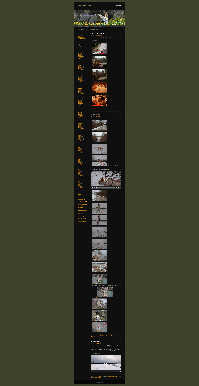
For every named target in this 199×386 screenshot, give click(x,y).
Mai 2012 (79, 172)
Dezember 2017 (80, 100)
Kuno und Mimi (95, 109)
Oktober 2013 (80, 153)
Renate (99, 109)
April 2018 (79, 95)
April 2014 (79, 147)
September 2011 (80, 180)
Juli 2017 (79, 105)
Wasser (84, 218)
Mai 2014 (79, 146)
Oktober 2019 (80, 79)
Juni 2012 (79, 171)
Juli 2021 (79, 58)
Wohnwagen (84, 221)
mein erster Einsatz (81, 34)
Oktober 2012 (80, 166)
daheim (79, 201)
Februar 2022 (80, 51)
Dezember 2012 (80, 164)
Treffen (79, 216)
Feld (113, 334)
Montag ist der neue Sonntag (82, 40)
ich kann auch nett (80, 30)
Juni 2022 (79, 46)
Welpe (79, 220)
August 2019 (79, 81)
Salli (82, 210)
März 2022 (79, 49)
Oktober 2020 (80, 68)
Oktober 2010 (80, 192)
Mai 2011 (79, 184)
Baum (82, 199)
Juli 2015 (79, 130)
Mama (80, 208)
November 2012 (80, 165)
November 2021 (80, 54)
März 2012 (79, 174)
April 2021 (79, 62)
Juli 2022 (79, 45)
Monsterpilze (80, 35)
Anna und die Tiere (81, 37)
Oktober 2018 (80, 92)
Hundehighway (81, 204)
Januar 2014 (79, 150)
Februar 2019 (80, 88)
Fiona (78, 203)
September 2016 (80, 115)
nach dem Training (81, 33)
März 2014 (79, 148)
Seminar (79, 213)
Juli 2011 (79, 182)
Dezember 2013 (80, 151)
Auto (80, 199)
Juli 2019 (79, 82)
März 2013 (79, 161)
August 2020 (79, 70)
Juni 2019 (79, 83)
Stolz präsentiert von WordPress (99, 382)
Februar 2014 (80, 149)
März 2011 (79, 186)
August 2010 (79, 194)
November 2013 (80, 152)
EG (82, 201)
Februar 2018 (80, 98)
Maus (82, 208)
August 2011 (79, 181)
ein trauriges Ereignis (98, 33)
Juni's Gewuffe (99, 108)
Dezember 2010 (80, 189)
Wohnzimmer (80, 222)
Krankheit (81, 207)
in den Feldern (95, 115)
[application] (106, 179)
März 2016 (79, 122)
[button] (106, 180)
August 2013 (79, 155)
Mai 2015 (79, 133)
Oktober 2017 (80, 102)
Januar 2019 (79, 89)
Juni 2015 (79, 131)
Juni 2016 (79, 118)
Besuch (84, 199)
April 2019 (79, 86)
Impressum (100, 26)
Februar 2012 (80, 175)
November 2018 (80, 91)
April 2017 (79, 107)
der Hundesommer (84, 5)
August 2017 (79, 104)
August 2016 (79, 116)
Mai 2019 (79, 84)
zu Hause (84, 222)
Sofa (80, 213)
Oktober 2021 (80, 55)
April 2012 (79, 173)
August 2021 (79, 57)
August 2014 (79, 142)
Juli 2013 (79, 157)
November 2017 (80, 101)
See (85, 211)
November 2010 (80, 190)
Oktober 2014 (80, 140)
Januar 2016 (79, 124)
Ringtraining (80, 31)
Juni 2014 (79, 145)
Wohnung (80, 221)
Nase (84, 208)
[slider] (105, 187)
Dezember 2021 (80, 53)
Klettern (79, 207)
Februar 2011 (80, 187)
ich (84, 204)
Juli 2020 (79, 71)
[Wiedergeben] (92, 187)
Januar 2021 (79, 65)
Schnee (79, 211)
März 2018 (79, 96)
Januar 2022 (79, 52)
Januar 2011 (79, 188)
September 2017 (80, 103)
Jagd (120, 334)
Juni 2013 (79, 158)
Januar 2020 (79, 76)
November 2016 (80, 113)
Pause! (79, 36)
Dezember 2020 (80, 66)
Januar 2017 (79, 111)
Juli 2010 (79, 195)
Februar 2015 (80, 136)
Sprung (105, 335)
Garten (81, 203)
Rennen (80, 210)
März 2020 (79, 74)
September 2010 (80, 193)
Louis (84, 207)
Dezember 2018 (80, 90)
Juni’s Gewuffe (87, 26)
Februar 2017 (80, 110)
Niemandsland (93, 335)
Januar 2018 (79, 99)
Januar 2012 (79, 176)
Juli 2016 (79, 117)
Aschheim (108, 334)
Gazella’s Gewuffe (80, 26)
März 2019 (79, 87)
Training (84, 215)
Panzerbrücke (98, 335)
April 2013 (79, 160)
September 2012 (80, 168)
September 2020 (80, 69)
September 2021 (80, 56)
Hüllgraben (118, 334)
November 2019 (80, 78)
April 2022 (79, 48)
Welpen (81, 220)
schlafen (85, 210)
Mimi (92, 377)
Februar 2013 (80, 162)
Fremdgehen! (95, 341)
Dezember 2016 (80, 112)
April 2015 (79, 134)
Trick (81, 216)
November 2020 (80, 67)
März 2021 (79, 63)
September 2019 (80, 80)
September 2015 (80, 128)
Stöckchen (107, 335)
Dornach (112, 108)
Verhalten (80, 218)
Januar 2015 (79, 137)
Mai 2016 (79, 119)
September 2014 (80, 141)
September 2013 (80, 154)
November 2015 (80, 126)
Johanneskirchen (116, 108)
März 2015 (79, 135)
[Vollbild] (120, 187)
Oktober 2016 (80, 114)
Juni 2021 (79, 59)
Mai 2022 (79, 47)
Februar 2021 (80, 64)
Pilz (85, 208)
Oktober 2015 (80, 127)
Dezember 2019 (80, 77)
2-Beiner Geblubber (94, 26)
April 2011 (79, 185)
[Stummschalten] (118, 187)
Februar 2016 (80, 123)
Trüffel (83, 216)
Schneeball (101, 335)
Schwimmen (83, 211)
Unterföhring (111, 335)
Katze (85, 205)
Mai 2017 (79, 106)
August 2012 (79, 169)
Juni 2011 (79, 183)
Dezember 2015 (80, 125)
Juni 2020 (79, 72)
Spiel (83, 213)
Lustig (78, 208)
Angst (78, 199)
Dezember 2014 (80, 138)
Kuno (116, 376)
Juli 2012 (79, 170)
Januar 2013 (79, 163)
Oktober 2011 (80, 178)
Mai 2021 (79, 60)
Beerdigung (108, 108)
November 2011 (80, 177)
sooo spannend (80, 41)
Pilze (78, 210)
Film (115, 334)
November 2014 (80, 139)
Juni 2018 (79, 94)
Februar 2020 (80, 75)
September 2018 (80, 93)
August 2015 (79, 129)
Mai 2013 (79, 159)
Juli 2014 (79, 143)
